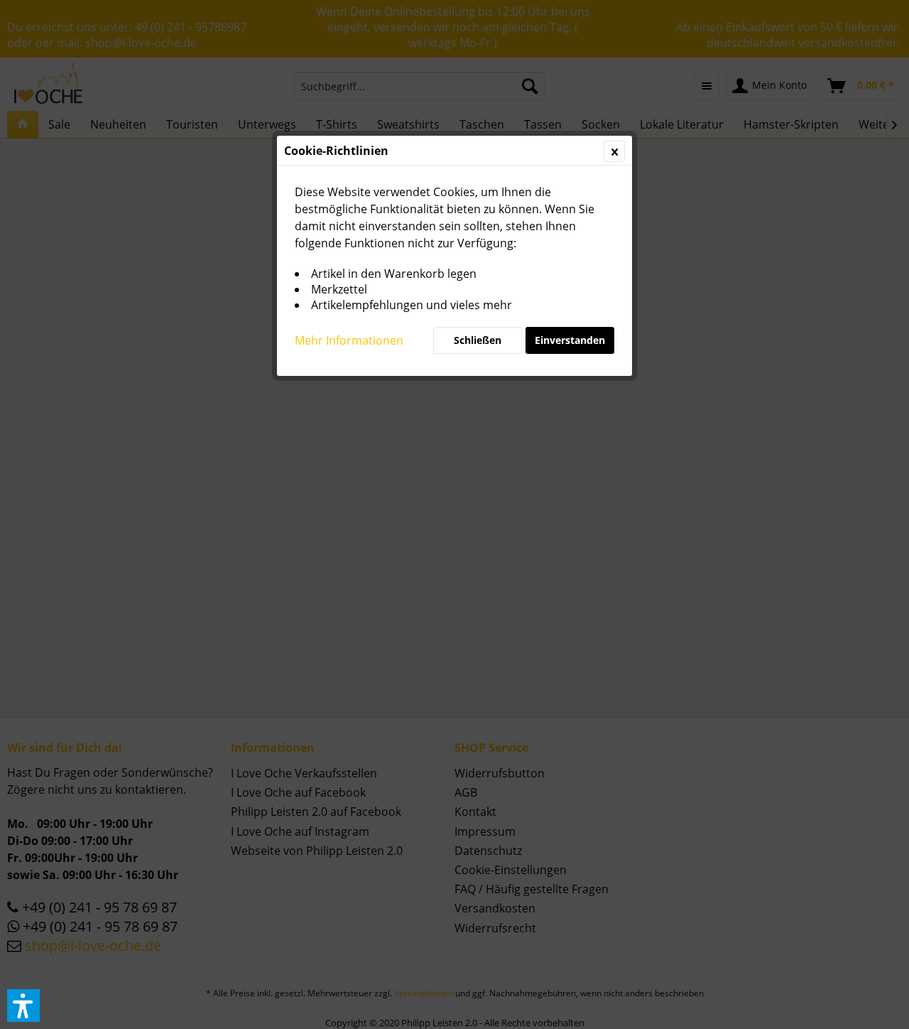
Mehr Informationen (349, 340)
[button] (23, 1005)
